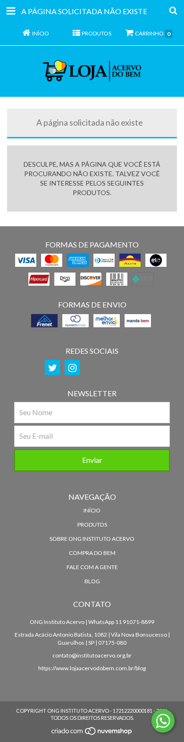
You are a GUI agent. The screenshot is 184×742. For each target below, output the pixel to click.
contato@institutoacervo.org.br (92, 655)
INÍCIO (92, 510)
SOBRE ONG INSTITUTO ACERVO (92, 538)
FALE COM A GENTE (92, 567)
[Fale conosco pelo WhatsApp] (163, 721)
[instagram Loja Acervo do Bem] (72, 367)
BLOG (92, 581)
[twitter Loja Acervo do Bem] (52, 367)
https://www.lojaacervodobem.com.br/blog (92, 668)
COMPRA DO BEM (92, 552)
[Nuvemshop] (92, 733)
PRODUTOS (92, 524)
